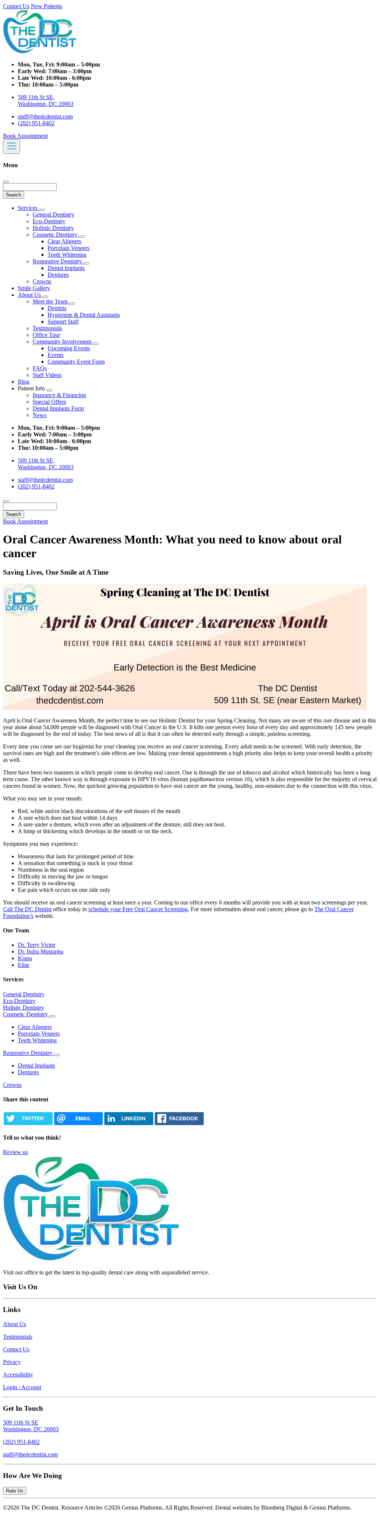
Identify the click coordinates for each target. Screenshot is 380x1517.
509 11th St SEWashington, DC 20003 (31, 1425)
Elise (23, 965)
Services (28, 208)
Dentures (58, 275)
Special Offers (49, 402)
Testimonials (47, 328)
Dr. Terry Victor (36, 945)
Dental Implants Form (58, 408)
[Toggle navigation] (11, 146)
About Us (30, 295)
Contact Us (16, 6)
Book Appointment (25, 136)
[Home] (40, 52)
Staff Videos (47, 375)
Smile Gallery (34, 288)
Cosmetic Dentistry (56, 234)
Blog (23, 382)
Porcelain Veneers (68, 248)
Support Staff (63, 321)
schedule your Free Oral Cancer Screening (138, 909)
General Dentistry (53, 214)
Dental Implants (66, 268)
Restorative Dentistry (58, 261)
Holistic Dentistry (53, 228)
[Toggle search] (6, 501)
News (39, 415)
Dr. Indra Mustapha (40, 951)
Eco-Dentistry (49, 221)
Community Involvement (63, 341)
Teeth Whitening (67, 254)
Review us (15, 1152)
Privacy (12, 1362)
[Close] (6, 182)
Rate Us (14, 1491)
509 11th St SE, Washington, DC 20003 (45, 100)
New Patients (46, 6)
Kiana (25, 958)
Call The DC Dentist (27, 909)
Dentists (57, 308)
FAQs (40, 368)
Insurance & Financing (59, 395)
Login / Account (22, 1387)
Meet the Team (51, 301)
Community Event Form (76, 361)
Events (55, 355)
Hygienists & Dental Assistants (84, 315)
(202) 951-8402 (36, 123)
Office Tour (46, 335)
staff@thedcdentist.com (45, 116)
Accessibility (18, 1374)
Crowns (42, 281)
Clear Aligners (64, 241)
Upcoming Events (69, 348)
